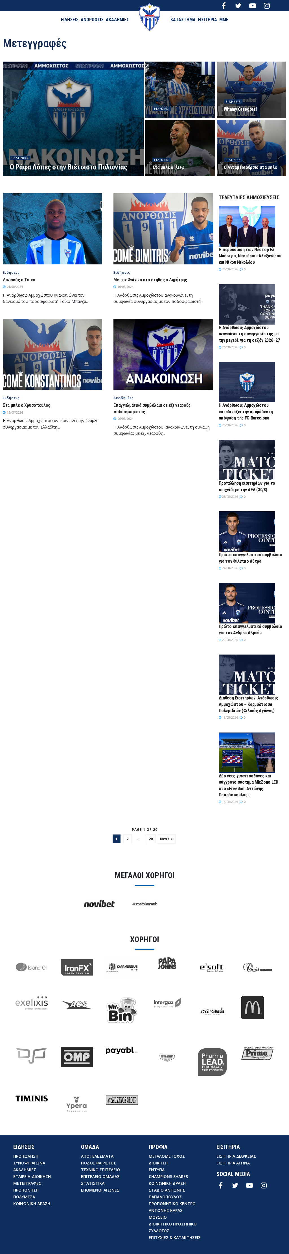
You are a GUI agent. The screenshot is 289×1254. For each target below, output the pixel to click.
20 (151, 838)
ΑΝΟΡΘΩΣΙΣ (92, 19)
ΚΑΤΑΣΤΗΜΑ (183, 19)
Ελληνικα (20, 158)
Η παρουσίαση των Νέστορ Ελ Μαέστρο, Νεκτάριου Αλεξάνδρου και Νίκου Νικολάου (250, 256)
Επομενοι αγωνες (100, 1190)
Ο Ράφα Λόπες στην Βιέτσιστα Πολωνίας (68, 167)
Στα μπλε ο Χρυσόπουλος (26, 405)
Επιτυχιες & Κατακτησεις (175, 1237)
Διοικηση (158, 1163)
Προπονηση (26, 1190)
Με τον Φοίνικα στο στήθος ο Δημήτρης (150, 279)
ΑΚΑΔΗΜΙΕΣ (117, 19)
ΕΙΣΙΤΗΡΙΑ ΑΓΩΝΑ (233, 1163)
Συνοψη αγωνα (29, 1163)
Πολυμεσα (24, 1196)
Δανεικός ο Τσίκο (19, 279)
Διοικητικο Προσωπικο (173, 1224)
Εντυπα (157, 1169)
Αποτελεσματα (97, 1156)
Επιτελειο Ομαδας (100, 1176)
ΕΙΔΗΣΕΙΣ (69, 19)
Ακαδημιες (24, 1169)
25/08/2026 (229, 425)
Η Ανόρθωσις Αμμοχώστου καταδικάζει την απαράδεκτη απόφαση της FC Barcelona (246, 412)
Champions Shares (168, 1176)
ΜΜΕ (223, 19)
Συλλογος (159, 1230)
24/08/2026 (229, 568)
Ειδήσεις (11, 272)
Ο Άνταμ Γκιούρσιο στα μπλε (250, 167)
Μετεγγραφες (27, 1183)
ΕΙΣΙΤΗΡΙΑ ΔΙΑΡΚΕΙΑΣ (236, 1156)
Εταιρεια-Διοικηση (32, 1176)
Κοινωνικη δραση (31, 1203)
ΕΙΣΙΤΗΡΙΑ (207, 19)
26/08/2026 (229, 269)
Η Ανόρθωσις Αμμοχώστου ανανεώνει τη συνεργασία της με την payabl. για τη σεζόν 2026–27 (249, 334)
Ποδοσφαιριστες (98, 1163)
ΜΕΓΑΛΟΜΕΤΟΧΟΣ (167, 1156)
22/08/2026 (229, 640)
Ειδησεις (161, 109)
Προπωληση (25, 1156)
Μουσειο (158, 1217)
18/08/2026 (229, 717)
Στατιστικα (92, 1183)
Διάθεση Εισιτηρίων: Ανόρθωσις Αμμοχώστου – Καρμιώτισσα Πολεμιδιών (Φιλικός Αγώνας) (248, 704)
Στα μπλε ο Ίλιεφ (168, 167)
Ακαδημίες (123, 398)
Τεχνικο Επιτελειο (100, 1169)
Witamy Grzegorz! (240, 109)
